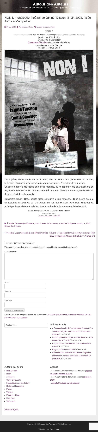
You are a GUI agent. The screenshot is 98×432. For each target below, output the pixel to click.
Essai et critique (13, 395)
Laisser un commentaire (46, 27)
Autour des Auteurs (51, 4)
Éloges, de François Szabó (63, 349)
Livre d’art (10, 398)
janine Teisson (52, 223)
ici (49, 215)
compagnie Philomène (25, 223)
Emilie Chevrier (40, 223)
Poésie (9, 389)
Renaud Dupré (9, 226)
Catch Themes (55, 429)
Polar (8, 374)
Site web (8, 301)
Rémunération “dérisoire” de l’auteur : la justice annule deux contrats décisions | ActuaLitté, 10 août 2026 (71, 356)
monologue (81, 223)
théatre (18, 226)
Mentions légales (11, 409)
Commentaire (10, 251)
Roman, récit (11, 371)
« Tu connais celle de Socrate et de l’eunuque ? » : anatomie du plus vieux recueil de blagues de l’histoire (72, 331)
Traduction (10, 401)
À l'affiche (10, 223)
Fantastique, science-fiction (17, 383)
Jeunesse (10, 377)
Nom (7, 282)
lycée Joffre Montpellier (67, 223)
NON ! (88, 223)
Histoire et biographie (15, 386)
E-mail (7, 292)
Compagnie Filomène (38, 42)
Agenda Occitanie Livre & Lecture (65, 383)
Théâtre (9, 392)
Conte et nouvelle (13, 380)
